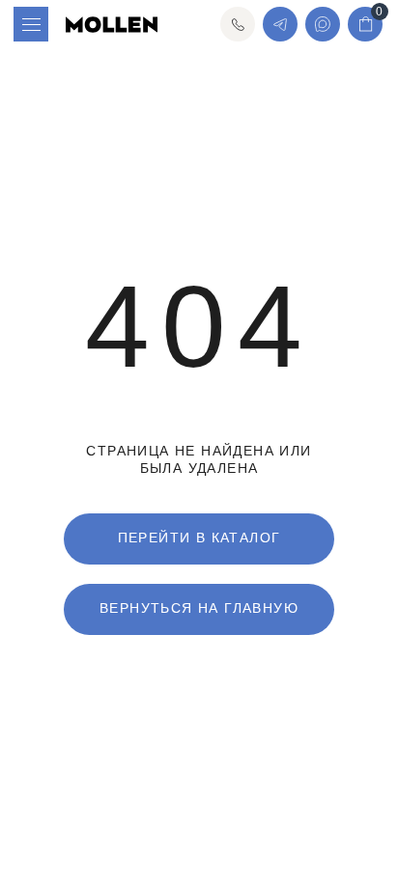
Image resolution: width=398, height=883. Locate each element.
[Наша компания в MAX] (322, 24)
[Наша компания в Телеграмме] (280, 24)
